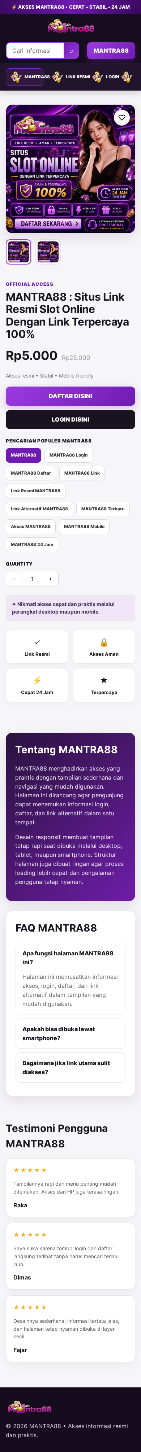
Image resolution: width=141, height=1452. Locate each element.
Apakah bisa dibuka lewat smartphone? (58, 1033)
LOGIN (109, 76)
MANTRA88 (111, 50)
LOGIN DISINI (70, 419)
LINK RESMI (75, 76)
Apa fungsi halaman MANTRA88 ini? (68, 958)
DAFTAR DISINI (70, 396)
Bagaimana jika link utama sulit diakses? (66, 1067)
